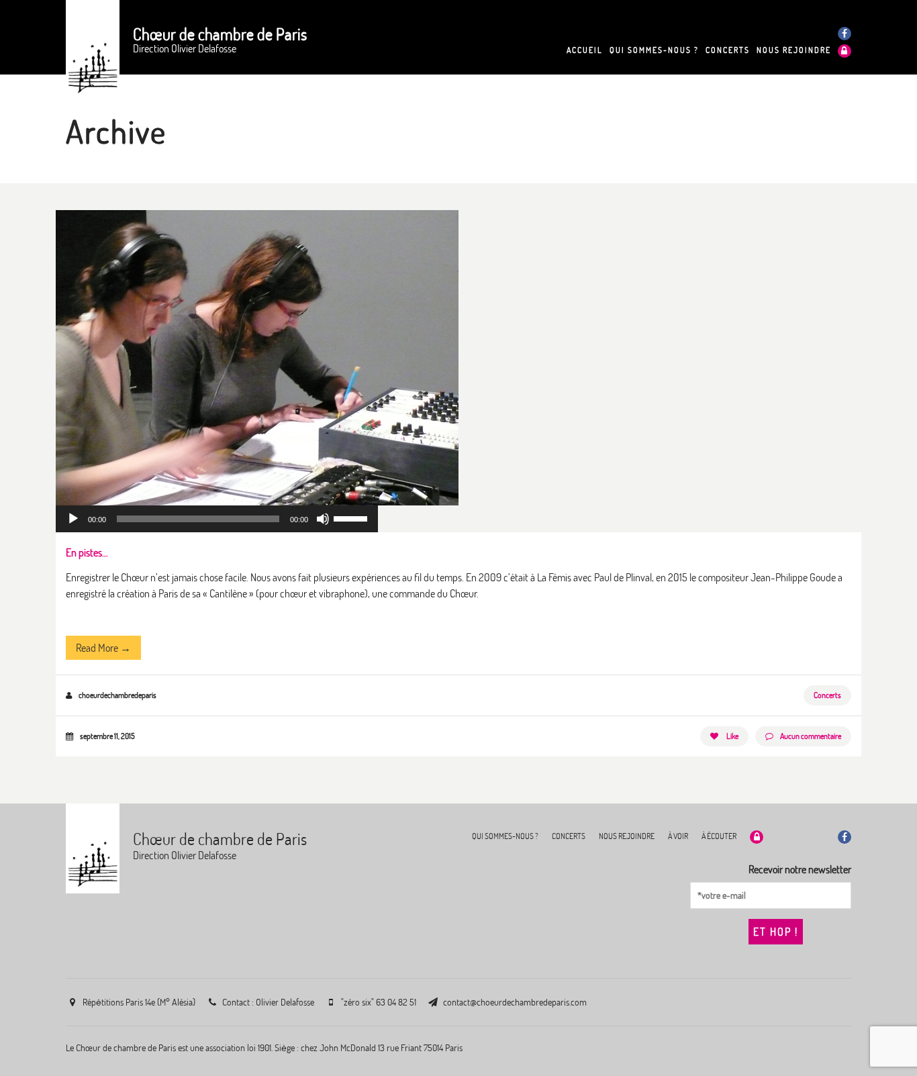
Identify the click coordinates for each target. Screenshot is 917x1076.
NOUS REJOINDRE (794, 50)
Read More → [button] (103, 647)
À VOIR (678, 836)
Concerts (827, 695)
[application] (217, 518)
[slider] (352, 517)
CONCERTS (728, 50)
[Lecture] (73, 519)
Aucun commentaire (810, 736)
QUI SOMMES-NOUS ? (654, 50)
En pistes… (87, 552)
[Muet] (323, 519)
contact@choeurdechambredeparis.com (515, 1002)
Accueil (585, 50)
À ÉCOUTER (719, 836)
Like (731, 736)
